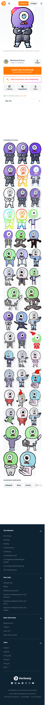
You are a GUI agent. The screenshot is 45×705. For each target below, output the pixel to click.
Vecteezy (6, 677)
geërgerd (8, 622)
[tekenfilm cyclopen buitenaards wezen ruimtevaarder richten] (9, 324)
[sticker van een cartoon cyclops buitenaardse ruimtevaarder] (10, 471)
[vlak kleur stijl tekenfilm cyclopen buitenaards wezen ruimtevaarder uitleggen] (10, 266)
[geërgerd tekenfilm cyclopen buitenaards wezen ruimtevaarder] (22, 157)
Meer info (8, 104)
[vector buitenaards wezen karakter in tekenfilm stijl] (9, 157)
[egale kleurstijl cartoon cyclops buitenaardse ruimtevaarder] (22, 265)
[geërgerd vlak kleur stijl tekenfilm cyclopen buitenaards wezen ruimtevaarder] (22, 202)
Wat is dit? (23, 96)
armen (28, 622)
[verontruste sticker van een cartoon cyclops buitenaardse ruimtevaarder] (9, 413)
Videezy (6, 681)
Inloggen (34, 3)
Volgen (37, 63)
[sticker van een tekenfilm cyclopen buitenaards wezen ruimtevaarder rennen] (23, 510)
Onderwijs (7, 688)
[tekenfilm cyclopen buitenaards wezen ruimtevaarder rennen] (34, 265)
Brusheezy (7, 673)
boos (19, 622)
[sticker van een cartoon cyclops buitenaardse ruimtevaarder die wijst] (9, 451)
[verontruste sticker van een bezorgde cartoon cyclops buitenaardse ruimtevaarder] (24, 432)
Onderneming (8, 684)
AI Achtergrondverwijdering (13, 703)
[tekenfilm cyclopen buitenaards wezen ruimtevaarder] (10, 286)
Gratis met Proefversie (22, 70)
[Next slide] (36, 622)
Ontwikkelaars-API (10, 692)
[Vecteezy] (3, 3)
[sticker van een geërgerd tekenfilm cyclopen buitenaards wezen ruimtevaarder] (9, 224)
